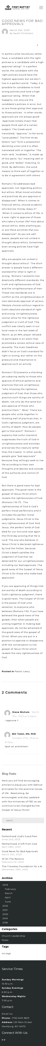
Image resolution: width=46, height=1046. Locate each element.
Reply (37, 724)
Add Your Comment (23, 703)
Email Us (7, 1014)
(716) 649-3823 (20, 1018)
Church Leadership (13, 936)
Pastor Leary (22, 671)
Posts (5, 940)
